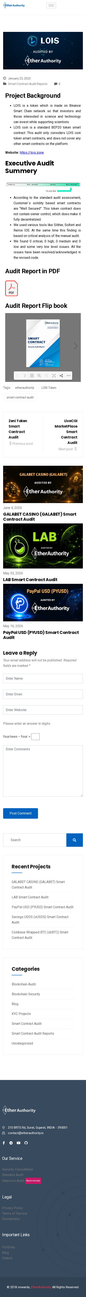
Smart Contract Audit (27, 1024)
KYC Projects (21, 1014)
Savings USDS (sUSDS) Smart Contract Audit (40, 919)
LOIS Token (49, 387)
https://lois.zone (32, 153)
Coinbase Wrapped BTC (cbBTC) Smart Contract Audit (40, 935)
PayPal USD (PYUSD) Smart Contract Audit (41, 635)
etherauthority (24, 387)
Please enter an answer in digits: (27, 724)
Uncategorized (22, 1043)
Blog (15, 1004)
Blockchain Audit (24, 984)
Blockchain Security (26, 994)
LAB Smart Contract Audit (30, 579)
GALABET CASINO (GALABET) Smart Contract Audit (39, 517)
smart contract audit (20, 397)
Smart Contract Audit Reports (27, 84)
